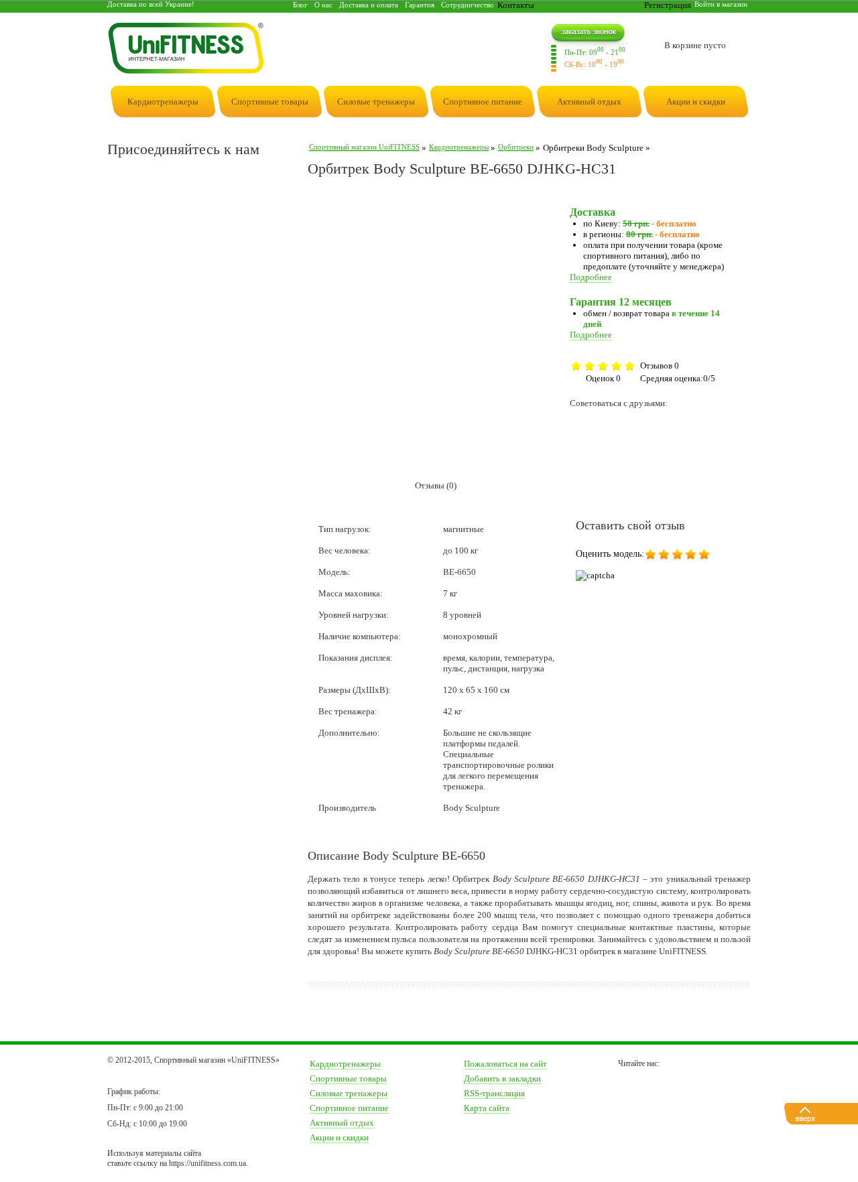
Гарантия (419, 5)
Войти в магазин (720, 4)
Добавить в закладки (502, 1078)
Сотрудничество (467, 5)
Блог (300, 5)
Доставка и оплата (368, 5)
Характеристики (352, 485)
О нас (323, 5)
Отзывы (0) (435, 485)
